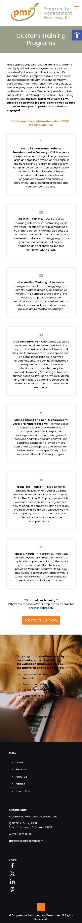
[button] (77, 35)
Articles (20, 784)
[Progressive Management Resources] (41, 12)
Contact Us (23, 791)
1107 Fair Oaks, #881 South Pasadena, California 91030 (30, 825)
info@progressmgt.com (27, 841)
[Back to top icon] (41, 907)
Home (19, 762)
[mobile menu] (76, 8)
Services (21, 769)
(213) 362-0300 (22, 834)
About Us (21, 777)
